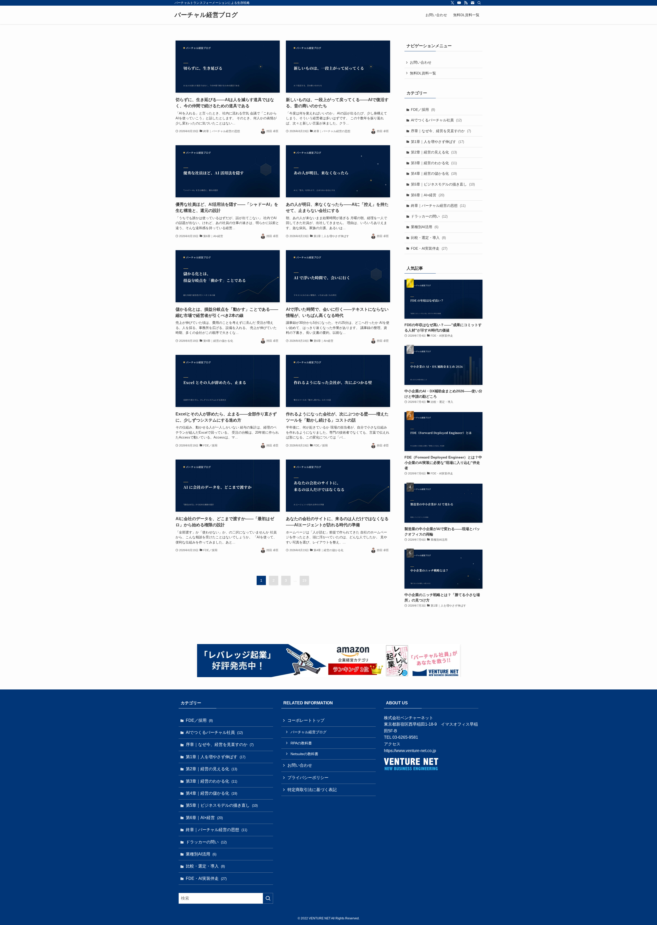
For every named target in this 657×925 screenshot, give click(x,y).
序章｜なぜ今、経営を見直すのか (441, 131)
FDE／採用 (423, 110)
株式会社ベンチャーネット (408, 718)
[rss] (465, 3)
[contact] (472, 3)
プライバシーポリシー (307, 777)
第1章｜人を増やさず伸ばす (437, 142)
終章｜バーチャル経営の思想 (438, 205)
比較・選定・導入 (428, 238)
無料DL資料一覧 (423, 73)
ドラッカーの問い (429, 216)
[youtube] (459, 3)
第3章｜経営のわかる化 (434, 163)
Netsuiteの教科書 (304, 754)
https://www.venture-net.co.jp (410, 750)
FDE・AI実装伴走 (429, 248)
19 (304, 580)
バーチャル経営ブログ (206, 15)
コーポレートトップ (305, 720)
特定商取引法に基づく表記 (312, 789)
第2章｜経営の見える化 (434, 152)
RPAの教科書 (301, 743)
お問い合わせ (420, 62)
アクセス (392, 744)
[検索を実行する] (268, 898)
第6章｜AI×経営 (427, 195)
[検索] (479, 3)
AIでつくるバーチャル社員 (436, 120)
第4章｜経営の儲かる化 (434, 173)
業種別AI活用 (424, 227)
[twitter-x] (452, 3)
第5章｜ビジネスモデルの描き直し (443, 184)
